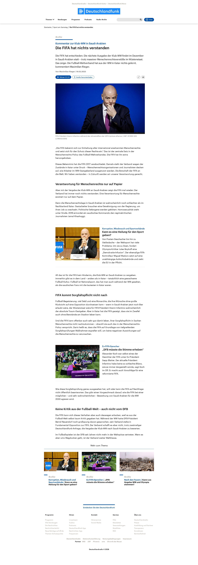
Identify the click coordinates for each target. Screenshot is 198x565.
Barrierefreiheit (140, 534)
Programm (76, 19)
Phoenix (96, 541)
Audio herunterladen (84, 77)
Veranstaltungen (119, 525)
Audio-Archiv (101, 19)
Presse (136, 523)
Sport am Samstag (60, 27)
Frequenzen (73, 534)
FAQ (114, 520)
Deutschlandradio (79, 4)
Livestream (73, 520)
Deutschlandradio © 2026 (99, 549)
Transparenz (139, 528)
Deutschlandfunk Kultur (97, 4)
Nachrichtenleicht (52, 528)
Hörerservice (96, 520)
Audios (71, 523)
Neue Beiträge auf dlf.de (54, 531)
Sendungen (62, 19)
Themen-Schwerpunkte (54, 534)
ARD (83, 541)
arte (103, 541)
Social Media (96, 523)
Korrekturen (138, 531)
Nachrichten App (75, 531)
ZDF (89, 541)
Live (150, 19)
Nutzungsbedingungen (112, 539)
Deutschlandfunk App (77, 528)
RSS (114, 531)
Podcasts (88, 19)
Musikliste (116, 528)
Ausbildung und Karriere (143, 525)
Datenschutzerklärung (91, 539)
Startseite (47, 27)
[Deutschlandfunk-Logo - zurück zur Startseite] (99, 11)
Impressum (127, 539)
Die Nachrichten (51, 525)
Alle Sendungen (51, 523)
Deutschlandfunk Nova (117, 4)
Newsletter (117, 523)
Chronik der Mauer (114, 541)
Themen (49, 19)
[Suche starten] (140, 19)
